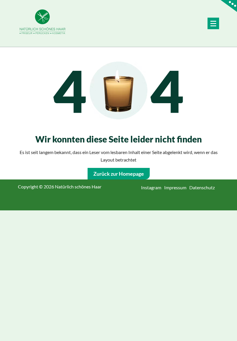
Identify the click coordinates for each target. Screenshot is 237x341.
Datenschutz (204, 187)
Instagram (153, 187)
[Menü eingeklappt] (213, 23)
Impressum (177, 187)
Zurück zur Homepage (118, 173)
